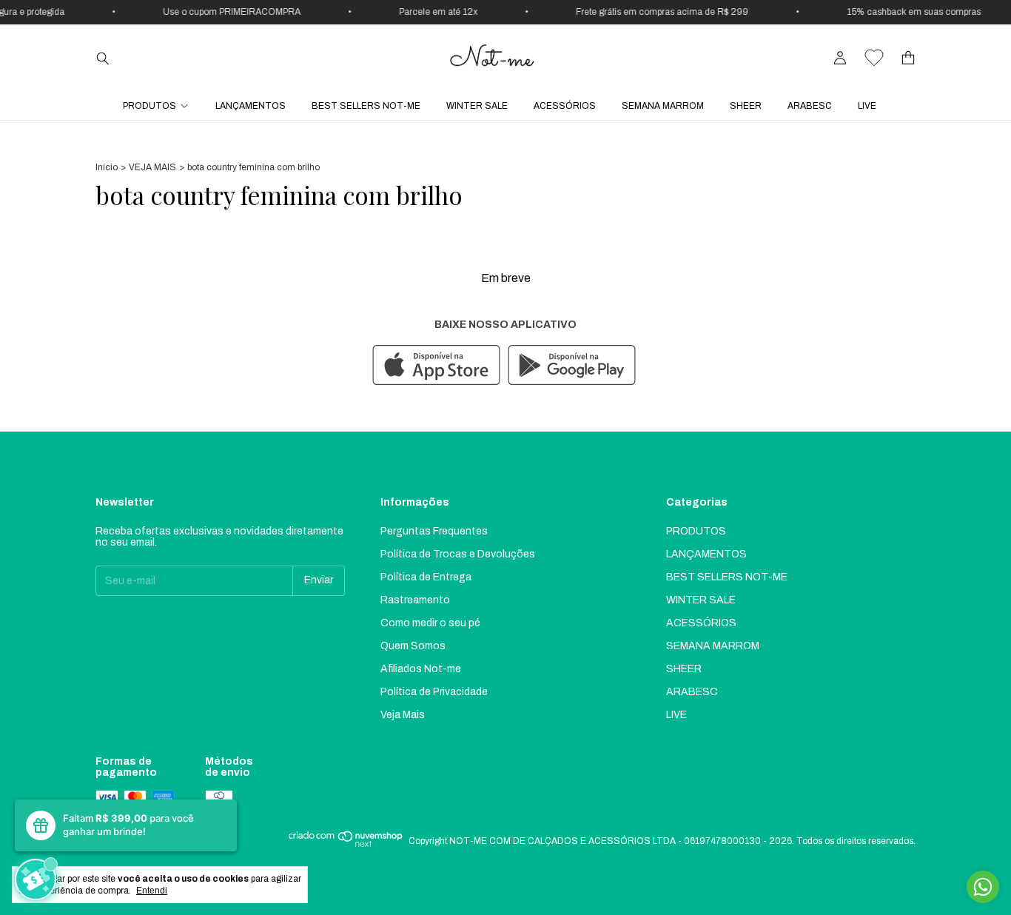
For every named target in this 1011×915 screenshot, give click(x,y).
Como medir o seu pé (430, 623)
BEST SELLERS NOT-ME (366, 106)
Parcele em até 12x (433, 12)
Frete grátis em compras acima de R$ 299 (657, 12)
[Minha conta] (840, 58)
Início (106, 167)
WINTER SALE (477, 106)
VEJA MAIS (152, 167)
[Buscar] (102, 57)
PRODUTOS (149, 106)
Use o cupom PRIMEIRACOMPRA (226, 12)
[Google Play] (572, 366)
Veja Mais (402, 714)
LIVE (867, 106)
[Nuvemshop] (346, 844)
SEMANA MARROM (663, 106)
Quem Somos (413, 645)
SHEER (746, 106)
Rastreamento (415, 600)
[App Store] (436, 366)
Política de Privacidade (434, 691)
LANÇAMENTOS (250, 106)
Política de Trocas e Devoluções (457, 554)
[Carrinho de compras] (908, 58)
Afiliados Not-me (420, 668)
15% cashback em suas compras (908, 12)
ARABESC (809, 106)
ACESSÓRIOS (565, 106)
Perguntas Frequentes (434, 531)
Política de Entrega (425, 577)
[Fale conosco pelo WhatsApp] (983, 887)
